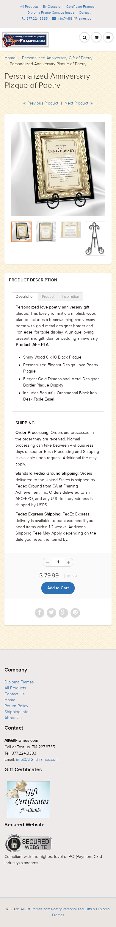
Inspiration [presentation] (70, 296)
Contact (84, 12)
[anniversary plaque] (58, 169)
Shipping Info (16, 711)
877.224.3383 (37, 18)
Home (9, 57)
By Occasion (52, 6)
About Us (12, 717)
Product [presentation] (48, 296)
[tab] (25, 296)
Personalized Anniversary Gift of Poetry (57, 57)
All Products (29, 6)
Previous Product (42, 103)
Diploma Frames (19, 682)
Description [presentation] (25, 296)
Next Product (77, 103)
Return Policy (16, 705)
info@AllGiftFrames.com (75, 18)
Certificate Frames (80, 6)
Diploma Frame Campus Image (51, 12)
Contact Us (14, 694)
